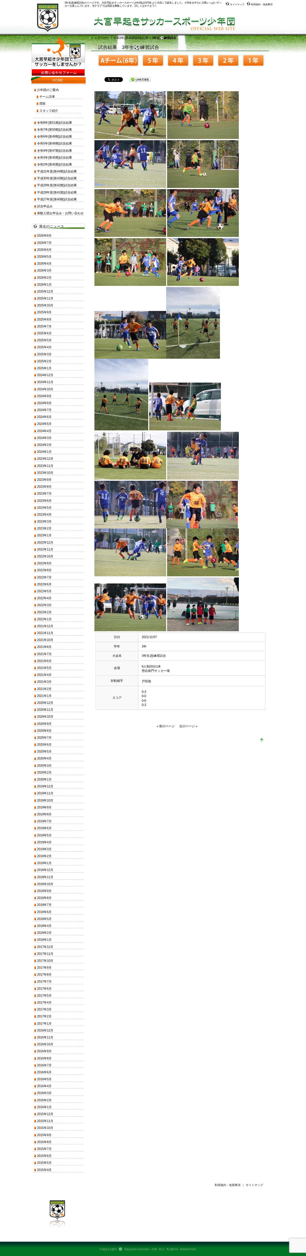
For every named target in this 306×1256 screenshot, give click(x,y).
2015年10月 (45, 1128)
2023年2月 (44, 528)
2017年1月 (44, 1023)
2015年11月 (45, 1121)
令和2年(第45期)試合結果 (54, 164)
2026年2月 (44, 277)
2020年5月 (44, 751)
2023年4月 (44, 514)
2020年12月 (45, 703)
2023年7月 (44, 493)
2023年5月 (44, 507)
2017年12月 (45, 947)
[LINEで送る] (140, 79)
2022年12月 (45, 542)
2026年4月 (44, 263)
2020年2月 (44, 772)
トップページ (100, 38)
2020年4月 (44, 758)
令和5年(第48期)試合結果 (54, 143)
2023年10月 (45, 473)
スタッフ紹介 (48, 110)
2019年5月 (44, 835)
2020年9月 (44, 724)
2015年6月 (44, 1156)
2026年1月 (44, 284)
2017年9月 (44, 967)
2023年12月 (45, 458)
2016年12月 (45, 1030)
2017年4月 (44, 1002)
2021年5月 (44, 668)
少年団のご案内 (48, 90)
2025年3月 (44, 354)
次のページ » (188, 726)
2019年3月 (44, 849)
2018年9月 (44, 891)
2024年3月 (44, 438)
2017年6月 (44, 988)
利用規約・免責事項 (261, 4)
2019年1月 (44, 863)
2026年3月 (44, 270)
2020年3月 (44, 765)
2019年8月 (44, 814)
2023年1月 (44, 535)
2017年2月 (44, 1016)
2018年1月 (44, 939)
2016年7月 (44, 1065)
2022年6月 (44, 584)
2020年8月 (44, 730)
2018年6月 (44, 912)
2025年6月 (44, 333)
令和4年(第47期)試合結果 (54, 150)
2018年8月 (44, 898)
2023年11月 (45, 466)
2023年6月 (44, 500)
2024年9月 (44, 396)
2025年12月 (45, 291)
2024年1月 (44, 452)
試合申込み (45, 206)
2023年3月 (44, 521)
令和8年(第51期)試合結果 (54, 122)
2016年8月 (44, 1058)
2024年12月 (45, 375)
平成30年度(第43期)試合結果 (57, 178)
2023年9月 (44, 479)
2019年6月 (44, 828)
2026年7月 (44, 243)
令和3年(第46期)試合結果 (130, 38)
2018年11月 (45, 877)
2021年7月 (44, 654)
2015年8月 (44, 1142)
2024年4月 (44, 431)
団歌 (42, 103)
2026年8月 (44, 235)
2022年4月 (44, 598)
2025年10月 (45, 305)
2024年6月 (44, 417)
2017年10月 (45, 960)
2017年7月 (44, 981)
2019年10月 (45, 800)
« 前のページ (166, 726)
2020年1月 (44, 779)
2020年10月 (45, 716)
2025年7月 (44, 326)
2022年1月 (44, 619)
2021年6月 (44, 661)
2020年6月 (44, 744)
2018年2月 (44, 933)
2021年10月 (45, 640)
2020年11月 (45, 709)
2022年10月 (45, 556)
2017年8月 (44, 974)
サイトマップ (236, 4)
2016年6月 (44, 1072)
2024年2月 (44, 445)
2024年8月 (44, 403)
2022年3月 (44, 605)
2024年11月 (45, 382)
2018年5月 (44, 919)
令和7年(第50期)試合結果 (54, 129)
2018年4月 (44, 926)
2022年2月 (44, 612)
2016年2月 (44, 1100)
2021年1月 (44, 696)
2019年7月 (44, 821)
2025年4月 (44, 347)
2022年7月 (44, 577)
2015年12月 (45, 1114)
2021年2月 (44, 689)
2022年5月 (44, 591)
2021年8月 (44, 647)
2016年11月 (45, 1037)
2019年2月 (44, 856)
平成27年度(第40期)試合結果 (57, 199)
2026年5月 (44, 256)
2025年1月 (44, 368)
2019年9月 (44, 807)
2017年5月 (44, 995)
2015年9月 (44, 1135)
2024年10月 (45, 389)
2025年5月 (44, 340)
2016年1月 (44, 1107)
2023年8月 (44, 486)
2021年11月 (45, 633)
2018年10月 (45, 884)
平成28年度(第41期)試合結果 (57, 192)
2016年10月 (45, 1044)
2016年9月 (44, 1051)
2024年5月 (44, 424)
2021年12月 (45, 626)
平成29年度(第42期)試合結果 (57, 185)
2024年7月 (44, 410)
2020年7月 (44, 737)
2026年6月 (44, 249)
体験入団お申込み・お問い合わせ (60, 213)
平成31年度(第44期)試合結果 (57, 171)
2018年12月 (45, 870)
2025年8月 (44, 319)
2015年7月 (44, 1149)
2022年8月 (44, 570)
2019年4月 (44, 842)
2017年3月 (44, 1009)
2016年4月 (44, 1086)
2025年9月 (44, 312)
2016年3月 (44, 1093)
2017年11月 (45, 954)
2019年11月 (45, 793)
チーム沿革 (47, 96)
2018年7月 (44, 905)
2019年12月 (45, 786)
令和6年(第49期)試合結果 (54, 136)
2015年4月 (44, 1170)
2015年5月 (44, 1163)
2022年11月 (45, 549)
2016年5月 (44, 1079)
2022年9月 (44, 563)
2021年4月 (44, 675)
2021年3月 (44, 682)
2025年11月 (45, 298)
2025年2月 (44, 361)
